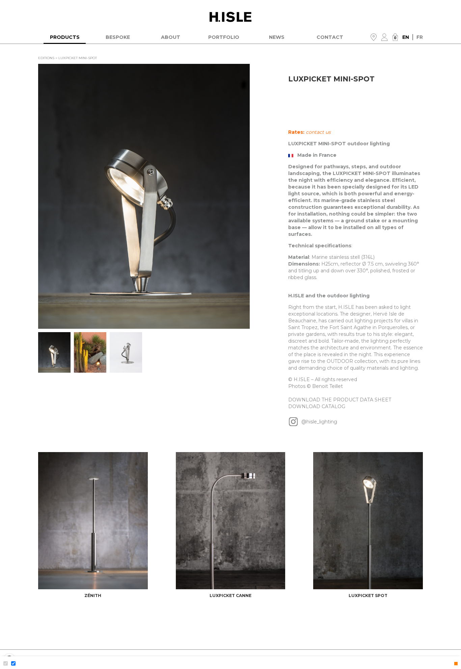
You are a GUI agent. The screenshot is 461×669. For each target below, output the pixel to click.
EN (407, 37)
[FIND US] (373, 37)
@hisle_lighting (318, 422)
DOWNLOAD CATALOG (316, 406)
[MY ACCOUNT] (384, 37)
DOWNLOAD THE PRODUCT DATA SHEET (339, 400)
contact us (318, 132)
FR (419, 37)
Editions (46, 58)
